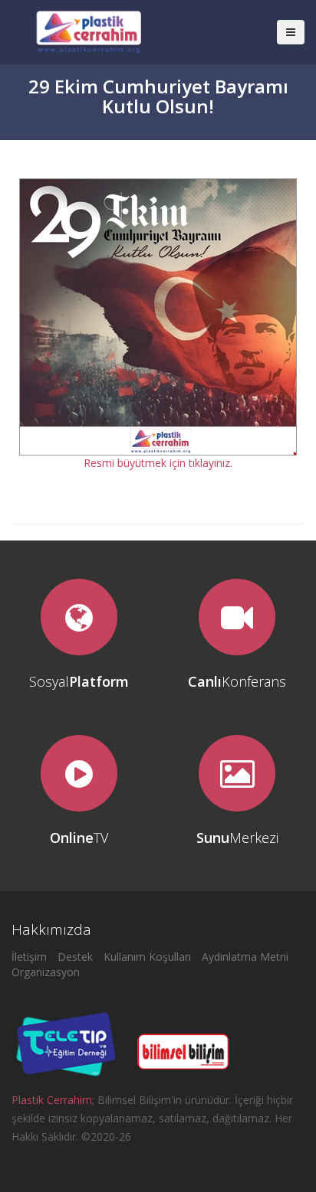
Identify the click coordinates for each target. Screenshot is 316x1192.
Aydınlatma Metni (245, 956)
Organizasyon (46, 972)
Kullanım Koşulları (147, 956)
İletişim (29, 956)
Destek (75, 956)
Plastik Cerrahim (52, 1099)
